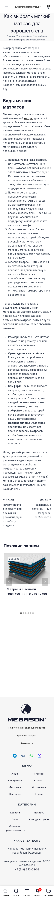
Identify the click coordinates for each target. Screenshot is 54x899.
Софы (15, 819)
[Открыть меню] (6, 7)
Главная (39, 773)
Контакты (15, 794)
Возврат (39, 780)
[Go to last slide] (9, 582)
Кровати (15, 812)
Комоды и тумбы (39, 819)
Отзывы (39, 794)
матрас (28, 118)
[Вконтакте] (23, 756)
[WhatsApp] (31, 756)
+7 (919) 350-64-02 (27, 869)
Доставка (15, 787)
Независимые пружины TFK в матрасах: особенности (41, 509)
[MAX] (39, 756)
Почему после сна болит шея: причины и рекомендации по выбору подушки (12, 513)
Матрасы (39, 812)
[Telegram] (15, 756)
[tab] (21, 613)
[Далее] (45, 582)
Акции (15, 773)
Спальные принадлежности (15, 828)
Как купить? (15, 780)
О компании (39, 787)
